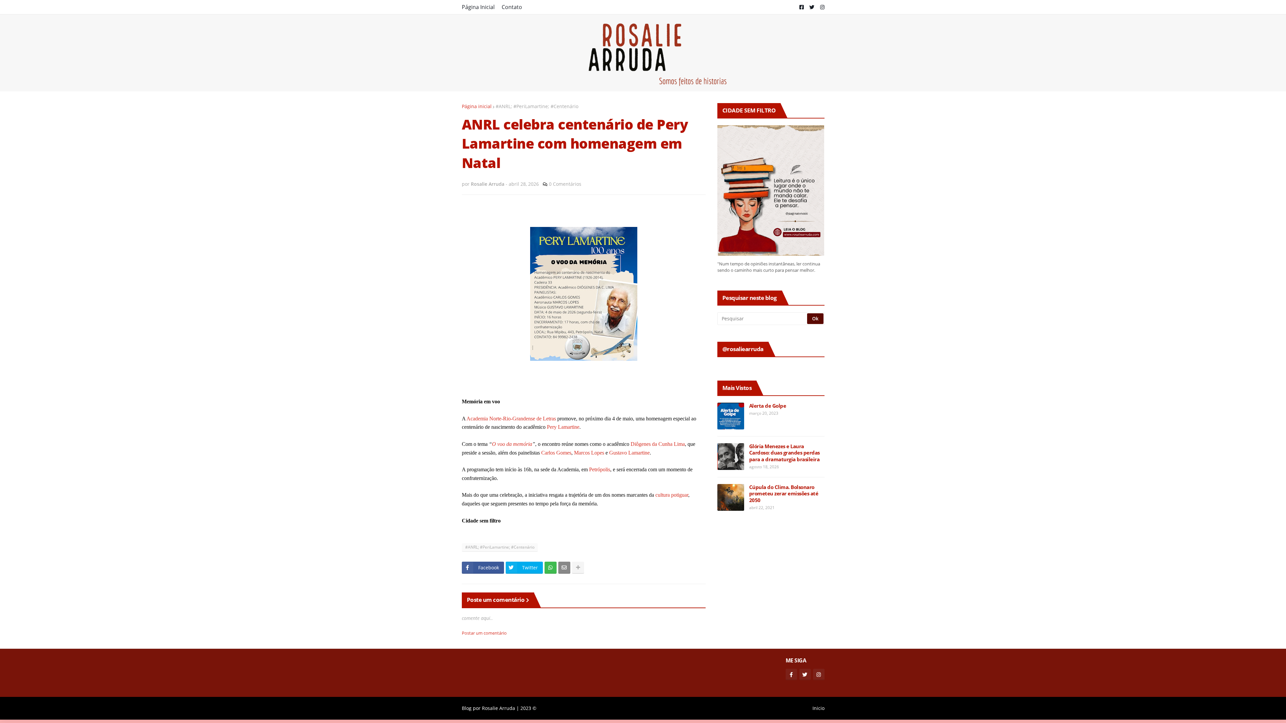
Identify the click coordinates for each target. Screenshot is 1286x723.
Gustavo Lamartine (629, 453)
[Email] (564, 568)
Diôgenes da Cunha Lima (658, 444)
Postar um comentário (484, 633)
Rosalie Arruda (498, 708)
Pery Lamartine (563, 427)
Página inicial (477, 106)
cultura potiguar (671, 495)
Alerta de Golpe (767, 406)
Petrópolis (599, 469)
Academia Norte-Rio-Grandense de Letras (511, 418)
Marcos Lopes (589, 453)
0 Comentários (565, 184)
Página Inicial (478, 7)
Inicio (818, 708)
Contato (512, 7)
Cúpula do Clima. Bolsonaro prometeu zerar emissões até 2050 (783, 493)
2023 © (528, 708)
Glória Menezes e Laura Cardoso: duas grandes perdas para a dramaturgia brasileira (784, 453)
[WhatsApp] (551, 568)
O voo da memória (512, 444)
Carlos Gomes (556, 453)
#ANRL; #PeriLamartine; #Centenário (537, 106)
